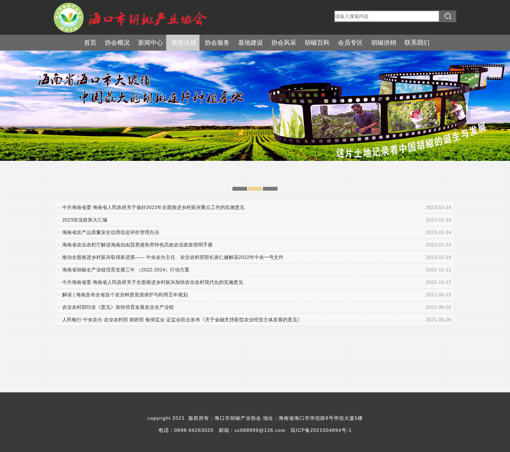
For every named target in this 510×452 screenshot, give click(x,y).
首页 (90, 42)
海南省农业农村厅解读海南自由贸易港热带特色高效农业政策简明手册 (137, 244)
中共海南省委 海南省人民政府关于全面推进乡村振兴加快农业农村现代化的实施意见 (152, 282)
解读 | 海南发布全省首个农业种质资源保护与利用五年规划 (125, 294)
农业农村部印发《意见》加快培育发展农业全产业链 (118, 307)
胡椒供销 (383, 42)
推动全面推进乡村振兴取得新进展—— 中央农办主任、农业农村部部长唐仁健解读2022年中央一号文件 (172, 257)
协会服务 (217, 42)
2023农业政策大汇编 (84, 220)
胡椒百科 (317, 42)
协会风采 (283, 42)
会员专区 (350, 42)
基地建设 (250, 42)
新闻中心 (150, 42)
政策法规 (183, 42)
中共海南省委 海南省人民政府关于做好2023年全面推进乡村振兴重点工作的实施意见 (153, 207)
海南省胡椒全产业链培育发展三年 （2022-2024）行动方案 (125, 269)
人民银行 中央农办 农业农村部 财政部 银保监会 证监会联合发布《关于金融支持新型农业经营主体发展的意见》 (182, 319)
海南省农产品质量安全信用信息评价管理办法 (110, 232)
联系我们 (417, 42)
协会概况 (117, 42)
